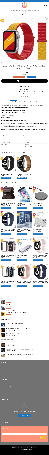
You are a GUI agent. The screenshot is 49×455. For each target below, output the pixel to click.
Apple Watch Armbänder (26, 10)
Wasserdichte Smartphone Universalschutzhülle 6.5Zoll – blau (24, 204)
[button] (2, 5)
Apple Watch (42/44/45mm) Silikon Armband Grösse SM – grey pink (40, 256)
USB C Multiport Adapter (22, 255)
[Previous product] (26, 12)
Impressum (3, 383)
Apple (14, 10)
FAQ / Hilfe (3, 372)
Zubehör (43, 91)
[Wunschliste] (44, 5)
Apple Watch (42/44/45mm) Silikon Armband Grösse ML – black (8, 173)
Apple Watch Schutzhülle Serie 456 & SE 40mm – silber (8, 282)
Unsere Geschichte (5, 369)
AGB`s (2, 389)
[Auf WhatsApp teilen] (21, 96)
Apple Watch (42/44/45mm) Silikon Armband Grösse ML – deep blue (8, 230)
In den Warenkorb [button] (6, 177)
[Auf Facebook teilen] (23, 96)
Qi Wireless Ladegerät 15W (38, 203)
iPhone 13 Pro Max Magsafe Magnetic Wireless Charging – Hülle (24, 230)
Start (11, 10)
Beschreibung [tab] (13, 101)
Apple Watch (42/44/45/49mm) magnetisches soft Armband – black (24, 173)
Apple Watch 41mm (33, 91)
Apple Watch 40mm (25, 91)
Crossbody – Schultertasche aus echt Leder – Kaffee (8, 204)
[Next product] (23, 12)
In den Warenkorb (19, 77)
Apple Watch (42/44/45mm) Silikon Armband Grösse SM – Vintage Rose (24, 282)
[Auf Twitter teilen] (26, 96)
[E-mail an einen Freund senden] (28, 96)
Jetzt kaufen (31, 77)
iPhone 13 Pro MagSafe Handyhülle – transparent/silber (40, 230)
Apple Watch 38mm (35, 10)
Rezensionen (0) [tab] (35, 101)
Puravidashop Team (5, 366)
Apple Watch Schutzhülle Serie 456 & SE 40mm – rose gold (8, 256)
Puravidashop (25, 93)
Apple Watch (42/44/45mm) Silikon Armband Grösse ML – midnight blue (40, 282)
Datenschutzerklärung (6, 386)
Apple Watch (18, 10)
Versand (3, 392)
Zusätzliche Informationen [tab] (24, 101)
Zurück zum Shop (24, 415)
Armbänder (39, 91)
